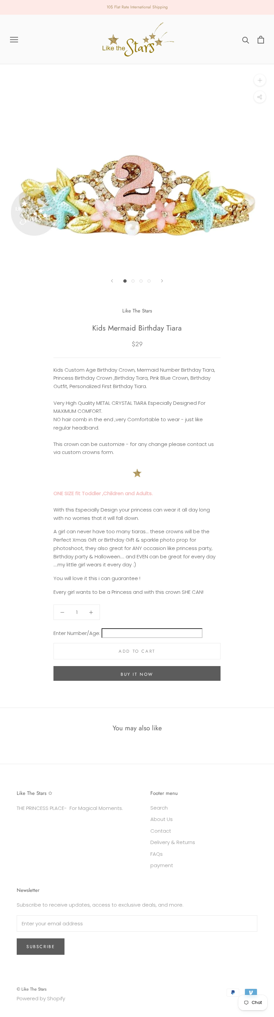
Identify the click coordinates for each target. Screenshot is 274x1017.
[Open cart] (261, 39)
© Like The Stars (31, 989)
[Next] (162, 280)
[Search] (245, 39)
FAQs (156, 853)
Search (159, 807)
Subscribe (40, 946)
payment (161, 865)
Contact (160, 830)
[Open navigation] (14, 39)
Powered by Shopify (41, 998)
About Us (161, 819)
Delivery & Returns (172, 842)
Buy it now (137, 674)
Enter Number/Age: (77, 633)
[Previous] (112, 280)
